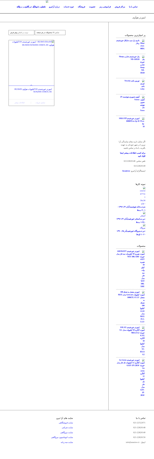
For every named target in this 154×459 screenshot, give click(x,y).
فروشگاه (81, 7)
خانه (18, 7)
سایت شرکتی (67, 427)
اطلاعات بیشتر (20, 103)
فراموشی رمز (105, 7)
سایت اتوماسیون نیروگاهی (62, 437)
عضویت (92, 7)
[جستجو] (142, 6)
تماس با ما (133, 7)
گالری (26, 7)
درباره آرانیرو (54, 7)
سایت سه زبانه (66, 442)
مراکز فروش (120, 7)
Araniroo (126, 171)
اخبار (43, 7)
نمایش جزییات (40, 103)
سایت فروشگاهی (66, 423)
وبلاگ (35, 7)
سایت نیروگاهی (66, 432)
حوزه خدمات (69, 7)
